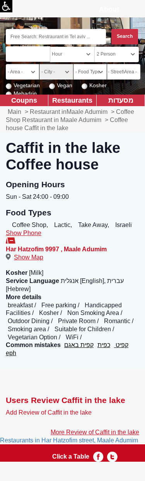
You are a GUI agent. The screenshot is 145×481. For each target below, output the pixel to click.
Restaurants (72, 100)
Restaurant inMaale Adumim (68, 111)
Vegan (64, 85)
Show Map (28, 257)
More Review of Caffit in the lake (95, 432)
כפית (103, 345)
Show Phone (23, 233)
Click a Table (70, 456)
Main (14, 111)
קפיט (121, 345)
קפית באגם (79, 345)
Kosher (98, 85)
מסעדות (120, 100)
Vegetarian (27, 85)
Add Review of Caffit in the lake (49, 412)
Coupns (24, 100)
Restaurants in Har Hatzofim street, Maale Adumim (69, 440)
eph (11, 353)
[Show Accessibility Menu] (6, 6)
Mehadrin (25, 93)
